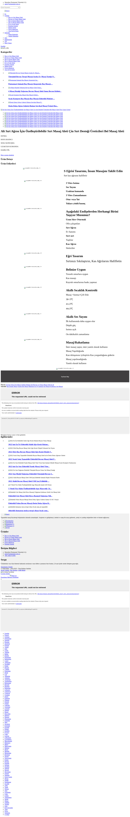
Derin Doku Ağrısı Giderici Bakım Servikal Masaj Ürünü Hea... (33, 106)
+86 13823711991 (10, 555)
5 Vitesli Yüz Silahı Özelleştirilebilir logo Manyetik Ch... (30, 489)
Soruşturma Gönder (7, 567)
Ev (5, 14)
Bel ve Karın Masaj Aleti (15, 21)
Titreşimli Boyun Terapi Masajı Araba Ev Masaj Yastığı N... (31, 77)
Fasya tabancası (13, 29)
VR (6, 41)
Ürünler (7, 16)
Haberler (7, 33)
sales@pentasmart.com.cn (12, 4)
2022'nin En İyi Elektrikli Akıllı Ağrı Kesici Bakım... (28, 444)
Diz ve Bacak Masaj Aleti (16, 22)
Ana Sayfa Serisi (13, 31)
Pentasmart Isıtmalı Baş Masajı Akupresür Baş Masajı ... (30, 84)
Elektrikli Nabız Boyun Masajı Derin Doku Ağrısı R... (29, 503)
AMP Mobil (21, 570)
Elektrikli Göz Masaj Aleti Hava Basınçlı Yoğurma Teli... (30, 496)
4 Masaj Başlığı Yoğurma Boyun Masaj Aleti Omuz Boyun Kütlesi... (34, 91)
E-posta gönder (5, 574)
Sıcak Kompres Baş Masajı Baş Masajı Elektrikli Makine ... (31, 99)
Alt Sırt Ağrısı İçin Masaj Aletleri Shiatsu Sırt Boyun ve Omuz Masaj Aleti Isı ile (30, 385)
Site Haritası (13, 570)
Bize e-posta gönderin (7, 155)
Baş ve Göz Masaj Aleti (15, 17)
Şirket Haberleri (13, 34)
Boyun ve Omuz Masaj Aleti (17, 19)
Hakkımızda (8, 39)
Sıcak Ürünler (5, 570)
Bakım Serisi (12, 27)
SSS (6, 38)
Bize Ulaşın (8, 43)
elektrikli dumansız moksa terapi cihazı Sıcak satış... (28, 511)
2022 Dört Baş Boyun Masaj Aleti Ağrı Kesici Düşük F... (30, 452)
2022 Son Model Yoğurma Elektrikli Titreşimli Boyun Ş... (30, 474)
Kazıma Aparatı (13, 26)
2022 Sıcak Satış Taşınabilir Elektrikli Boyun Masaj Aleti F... (32, 459)
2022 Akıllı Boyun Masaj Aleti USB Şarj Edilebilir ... (28, 481)
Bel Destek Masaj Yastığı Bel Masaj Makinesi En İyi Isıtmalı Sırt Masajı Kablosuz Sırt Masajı (35, 386)
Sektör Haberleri (13, 36)
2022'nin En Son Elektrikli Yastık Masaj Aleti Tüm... (29, 466)
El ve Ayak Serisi (13, 24)
